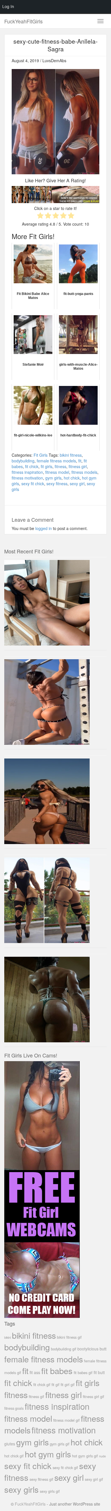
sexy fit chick (32, 483)
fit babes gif (83, 1372)
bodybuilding (23, 461)
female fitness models (56, 461)
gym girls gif (59, 1444)
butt (103, 1349)
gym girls (53, 478)
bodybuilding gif (63, 1349)
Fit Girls (41, 455)
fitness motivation (27, 478)
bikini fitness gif (69, 1337)
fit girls (46, 466)
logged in (43, 528)
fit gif (55, 1384)
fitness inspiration (27, 472)
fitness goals (14, 1408)
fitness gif (36, 1396)
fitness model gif (66, 1420)
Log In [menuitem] (8, 6)
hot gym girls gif (85, 1456)
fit (79, 461)
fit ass (35, 1372)
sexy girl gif (94, 1479)
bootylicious (87, 1349)
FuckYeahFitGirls (23, 21)
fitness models (84, 472)
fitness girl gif (93, 1396)
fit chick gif (41, 1384)
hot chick (72, 478)
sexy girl (77, 483)
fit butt (99, 1372)
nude (102, 1456)
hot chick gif (14, 1456)
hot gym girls (48, 1454)
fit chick (31, 466)
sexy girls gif (50, 1491)
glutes (9, 1444)
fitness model (57, 472)
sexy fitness (56, 483)
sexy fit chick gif (65, 1467)
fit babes (57, 1370)
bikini (7, 1337)
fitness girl (78, 466)
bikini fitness (71, 455)
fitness (60, 466)
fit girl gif (68, 1384)
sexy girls (21, 1489)
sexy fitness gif (41, 1479)
